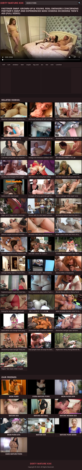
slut (47, 65)
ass (42, 65)
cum (8, 65)
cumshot (59, 65)
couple (28, 65)
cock (51, 65)
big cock (36, 65)
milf (3, 65)
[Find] (79, 3)
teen (22, 65)
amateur (15, 65)
